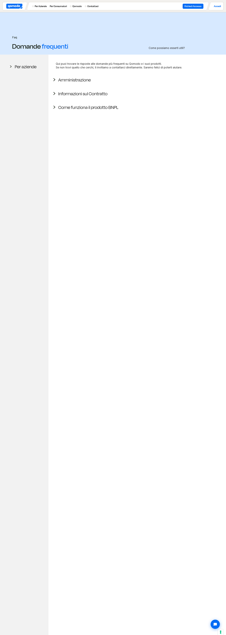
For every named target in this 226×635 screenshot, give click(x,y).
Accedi (217, 6)
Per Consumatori (58, 6)
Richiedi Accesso (193, 6)
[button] (39, 6)
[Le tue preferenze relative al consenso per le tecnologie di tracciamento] (221, 632)
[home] (13, 6)
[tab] (24, 66)
